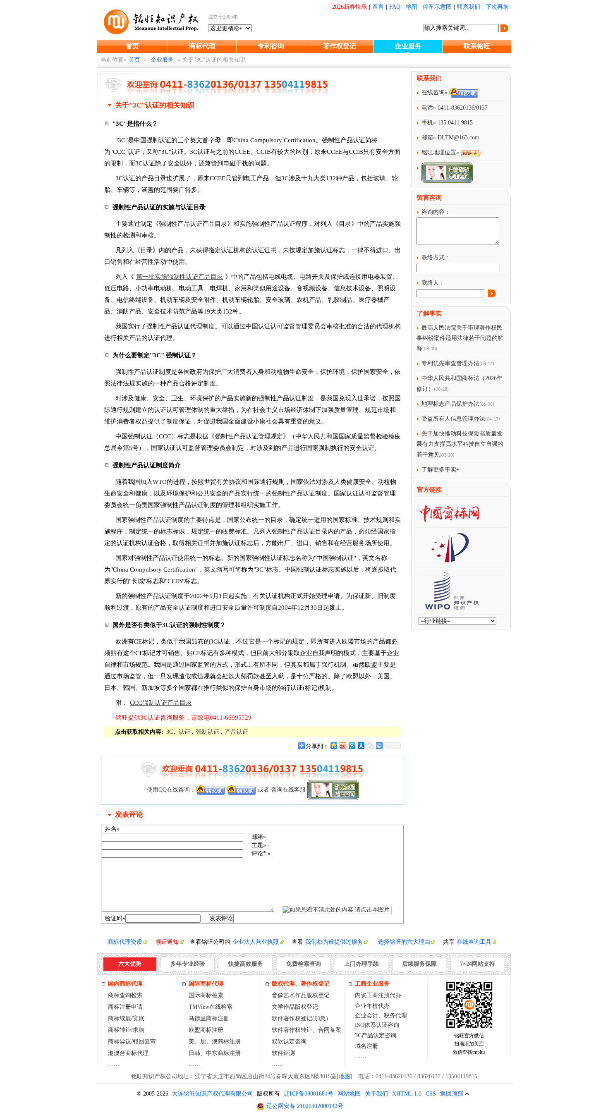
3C (169, 732)
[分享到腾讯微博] (351, 745)
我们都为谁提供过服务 (334, 942)
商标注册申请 (125, 1007)
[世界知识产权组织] (449, 607)
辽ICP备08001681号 (308, 1094)
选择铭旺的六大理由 (404, 942)
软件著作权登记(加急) (300, 1018)
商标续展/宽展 (126, 1018)
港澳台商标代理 (128, 1053)
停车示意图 (437, 7)
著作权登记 (339, 46)
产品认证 (236, 732)
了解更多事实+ (440, 470)
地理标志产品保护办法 (450, 404)
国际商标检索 (206, 995)
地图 (411, 7)
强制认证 (207, 732)
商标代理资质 (125, 942)
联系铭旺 (477, 46)
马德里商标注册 (209, 1018)
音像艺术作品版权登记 (301, 995)
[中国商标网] (449, 520)
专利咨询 (271, 46)
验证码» (115, 918)
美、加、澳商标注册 (215, 1041)
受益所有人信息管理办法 (453, 419)
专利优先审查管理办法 (450, 363)
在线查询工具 (474, 942)
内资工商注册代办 (378, 995)
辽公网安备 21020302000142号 (304, 1106)
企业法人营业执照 (255, 942)
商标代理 (202, 46)
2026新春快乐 (349, 7)
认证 (184, 732)
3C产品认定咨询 (375, 1035)
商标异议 (119, 1041)
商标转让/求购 (126, 1030)
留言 (378, 7)
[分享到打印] (378, 745)
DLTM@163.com (458, 137)
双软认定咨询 (289, 1041)
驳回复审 (144, 1041)
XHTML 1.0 (406, 1094)
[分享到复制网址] (369, 745)
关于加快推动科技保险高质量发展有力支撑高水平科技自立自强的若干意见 (460, 444)
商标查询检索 (125, 995)
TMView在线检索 (210, 1007)
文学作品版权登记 (295, 1007)
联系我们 (468, 7)
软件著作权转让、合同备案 (306, 1030)
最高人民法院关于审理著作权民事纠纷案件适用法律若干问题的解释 (460, 338)
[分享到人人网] (360, 745)
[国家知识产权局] (449, 560)
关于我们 (376, 1094)
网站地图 (349, 1094)
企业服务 (408, 46)
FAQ (394, 7)
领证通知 (167, 942)
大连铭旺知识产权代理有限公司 (212, 1094)
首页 (132, 46)
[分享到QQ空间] (333, 745)
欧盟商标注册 (206, 1030)
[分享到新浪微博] (342, 745)
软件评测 (283, 1053)
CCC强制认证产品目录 (161, 702)
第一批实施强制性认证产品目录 (179, 276)
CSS (431, 1094)
